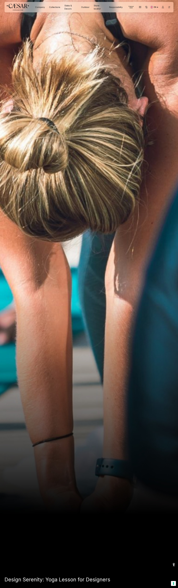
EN (156, 7)
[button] (173, 564)
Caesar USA (131, 7)
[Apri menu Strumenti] (140, 7)
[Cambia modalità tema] (146, 7)
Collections (54, 7)
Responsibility (116, 7)
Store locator (97, 7)
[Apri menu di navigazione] (169, 7)
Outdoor (85, 7)
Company (40, 7)
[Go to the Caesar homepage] (18, 7)
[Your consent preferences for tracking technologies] (173, 583)
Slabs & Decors (68, 7)
